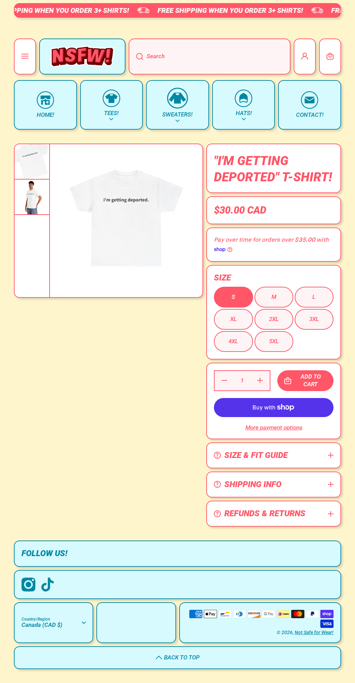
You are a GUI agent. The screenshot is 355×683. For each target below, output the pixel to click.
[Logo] (82, 56)
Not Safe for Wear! (314, 632)
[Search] (136, 56)
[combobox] (210, 56)
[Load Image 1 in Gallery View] (32, 161)
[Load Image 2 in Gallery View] (32, 197)
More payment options (273, 427)
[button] (330, 56)
